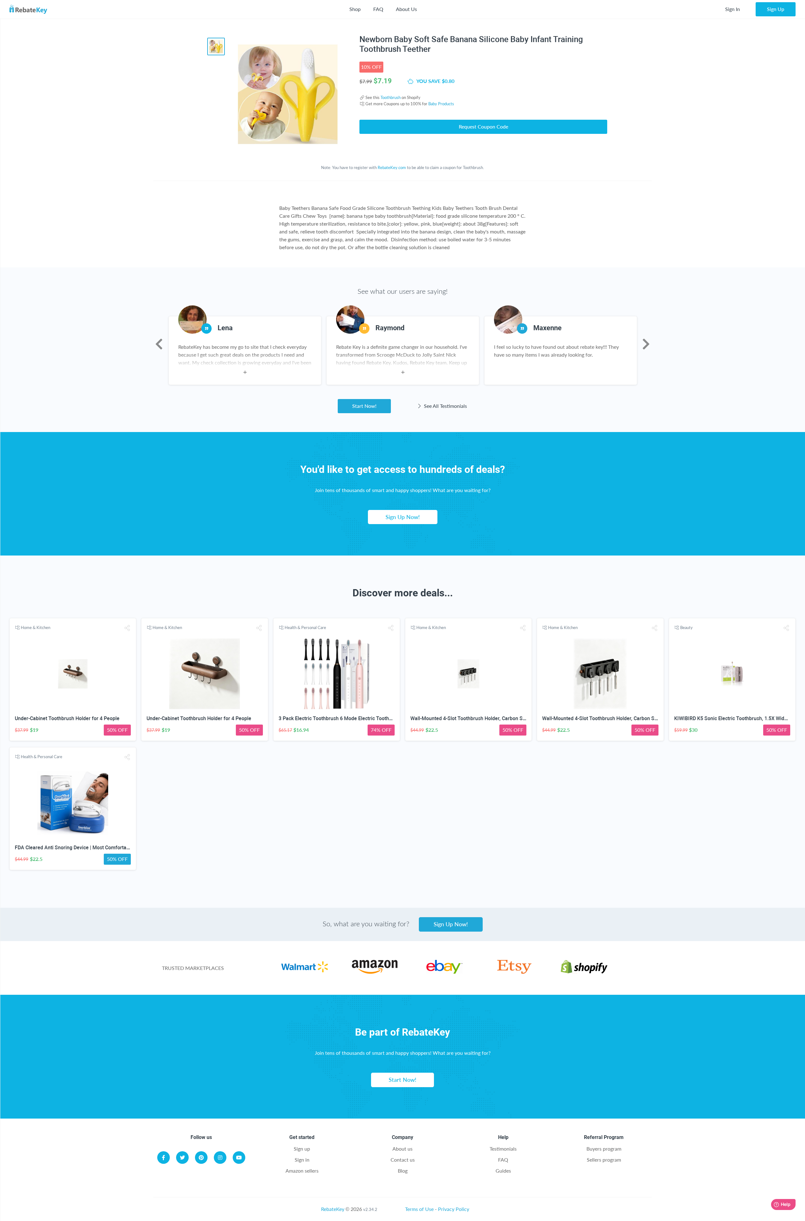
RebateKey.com (392, 167)
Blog (403, 1171)
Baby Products (441, 103)
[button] (127, 628)
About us (402, 1149)
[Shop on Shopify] (584, 972)
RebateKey (332, 1209)
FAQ (378, 9)
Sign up (302, 1149)
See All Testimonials (445, 406)
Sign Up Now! (403, 516)
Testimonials (503, 1149)
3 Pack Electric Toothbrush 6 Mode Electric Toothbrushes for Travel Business (365, 718)
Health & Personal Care (305, 627)
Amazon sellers (302, 1171)
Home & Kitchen (35, 627)
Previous (159, 344)
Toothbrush (390, 97)
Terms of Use (419, 1209)
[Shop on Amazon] (374, 972)
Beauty (686, 627)
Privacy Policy (453, 1209)
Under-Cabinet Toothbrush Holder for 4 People (67, 718)
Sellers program (604, 1160)
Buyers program (603, 1149)
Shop (355, 9)
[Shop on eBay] (444, 972)
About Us (406, 9)
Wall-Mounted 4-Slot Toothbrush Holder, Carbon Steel (470, 718)
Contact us (403, 1160)
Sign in (302, 1160)
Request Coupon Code (483, 126)
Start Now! (364, 406)
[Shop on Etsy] (514, 972)
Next (646, 344)
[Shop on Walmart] (304, 972)
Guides (503, 1171)
